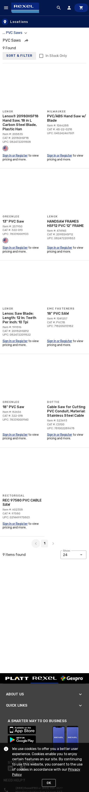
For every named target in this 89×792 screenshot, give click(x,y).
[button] (26, 40)
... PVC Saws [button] (13, 33)
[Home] (27, 8)
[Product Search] (59, 8)
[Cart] (81, 7)
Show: (67, 550)
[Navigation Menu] (6, 8)
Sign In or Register (15, 155)
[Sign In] (69, 8)
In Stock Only (56, 56)
